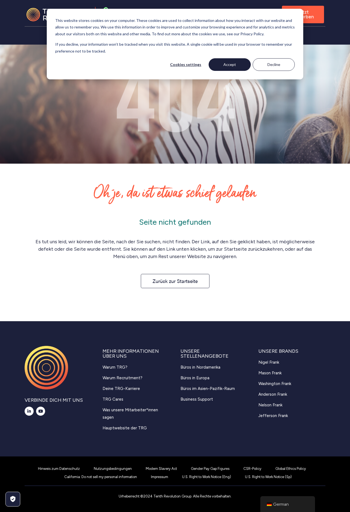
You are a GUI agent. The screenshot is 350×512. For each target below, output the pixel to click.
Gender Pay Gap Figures (210, 469)
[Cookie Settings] (12, 499)
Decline (273, 64)
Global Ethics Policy (290, 469)
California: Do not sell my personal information (100, 477)
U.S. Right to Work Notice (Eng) (206, 477)
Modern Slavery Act (161, 469)
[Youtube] (40, 411)
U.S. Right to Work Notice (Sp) (268, 477)
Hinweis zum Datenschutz (59, 469)
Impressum (159, 477)
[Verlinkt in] (29, 411)
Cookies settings (185, 64)
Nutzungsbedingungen (113, 469)
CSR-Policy (252, 469)
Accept (229, 64)
